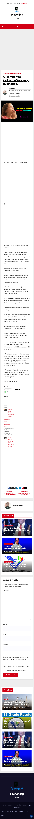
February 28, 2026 (12, 707)
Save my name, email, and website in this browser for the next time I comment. (16, 658)
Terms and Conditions (19, 811)
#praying (17, 93)
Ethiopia (7, 718)
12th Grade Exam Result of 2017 (17, 722)
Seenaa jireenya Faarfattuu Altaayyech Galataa (15, 548)
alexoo (13, 88)
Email (5, 634)
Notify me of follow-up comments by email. (16, 666)
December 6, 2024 (11, 745)
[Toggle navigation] (17, 26)
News (6, 699)
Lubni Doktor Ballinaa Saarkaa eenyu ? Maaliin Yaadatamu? (15, 530)
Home (2, 811)
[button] (31, 26)
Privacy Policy (9, 811)
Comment (6, 590)
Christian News (7, 73)
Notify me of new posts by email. (15, 670)
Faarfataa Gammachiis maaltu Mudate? (11, 493)
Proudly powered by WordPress (11, 805)
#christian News (26, 91)
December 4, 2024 (11, 764)
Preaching (17, 14)
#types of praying (14, 96)
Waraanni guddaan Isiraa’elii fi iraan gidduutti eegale (16, 704)
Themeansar (17, 807)
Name (5, 624)
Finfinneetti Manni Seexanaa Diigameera (23, 493)
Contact (29, 811)
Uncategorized (16, 73)
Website (5, 644)
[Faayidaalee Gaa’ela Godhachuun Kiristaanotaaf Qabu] (10, 427)
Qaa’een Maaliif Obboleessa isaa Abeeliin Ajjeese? (11, 413)
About (2, 815)
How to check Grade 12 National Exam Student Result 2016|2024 (15, 566)
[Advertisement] (17, 47)
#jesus (12, 93)
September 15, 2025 (12, 726)
